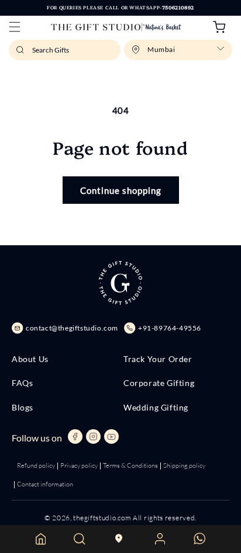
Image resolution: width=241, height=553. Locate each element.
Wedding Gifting (155, 407)
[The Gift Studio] (116, 27)
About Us (30, 359)
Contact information (45, 484)
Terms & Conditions (130, 465)
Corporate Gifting (158, 383)
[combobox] (64, 50)
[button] (14, 27)
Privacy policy (79, 465)
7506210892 (178, 7)
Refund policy (36, 465)
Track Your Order (157, 359)
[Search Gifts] (22, 53)
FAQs (22, 383)
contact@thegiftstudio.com (72, 328)
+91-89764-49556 (169, 328)
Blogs (22, 407)
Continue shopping (120, 190)
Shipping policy (184, 465)
